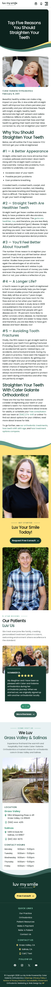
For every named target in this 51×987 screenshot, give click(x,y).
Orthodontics (25, 917)
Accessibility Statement (37, 980)
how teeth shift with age (14, 428)
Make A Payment (25, 926)
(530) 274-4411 (26, 414)
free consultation (37, 411)
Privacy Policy (39, 978)
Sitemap (28, 978)
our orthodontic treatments (33, 425)
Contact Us (25, 934)
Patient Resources (25, 921)
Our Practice (25, 913)
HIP (43, 983)
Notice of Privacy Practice (14, 980)
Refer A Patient (25, 930)
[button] (46, 3)
